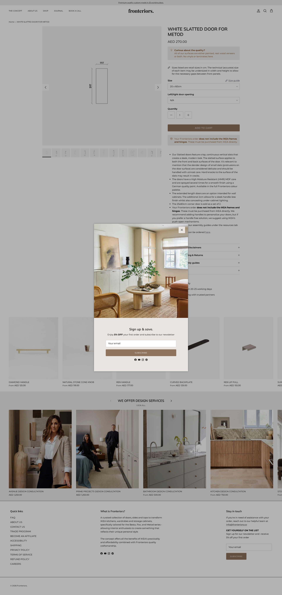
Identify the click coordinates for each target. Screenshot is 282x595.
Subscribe (141, 353)
